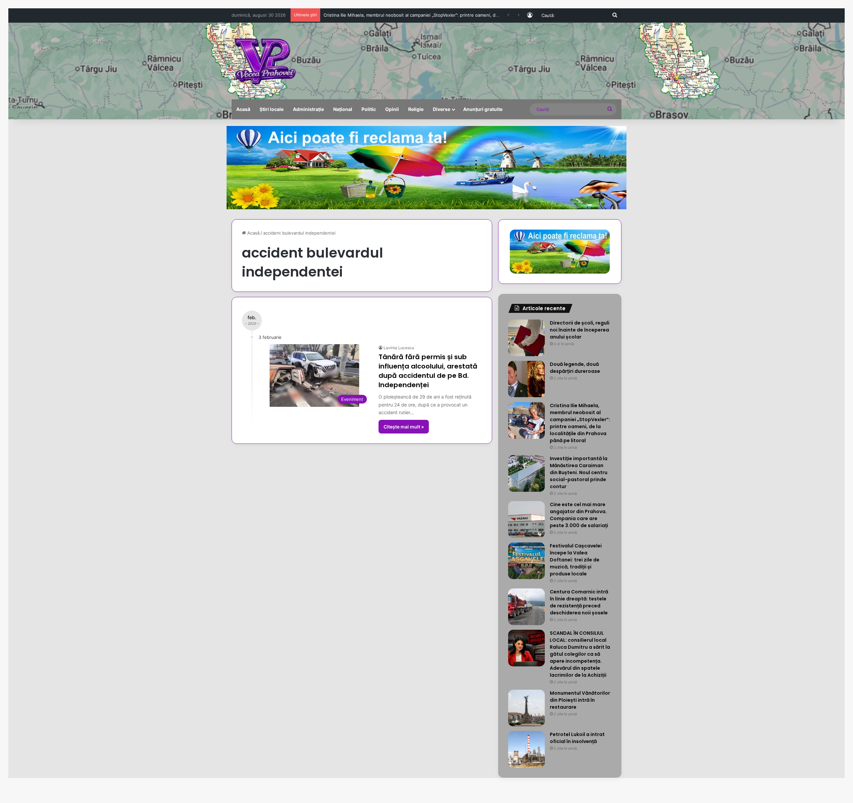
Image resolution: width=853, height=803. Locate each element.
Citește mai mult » (404, 426)
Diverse (441, 109)
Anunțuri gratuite (482, 109)
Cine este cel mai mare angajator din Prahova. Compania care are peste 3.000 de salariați (579, 515)
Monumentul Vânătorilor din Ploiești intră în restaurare (580, 700)
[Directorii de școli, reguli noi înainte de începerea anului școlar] (526, 338)
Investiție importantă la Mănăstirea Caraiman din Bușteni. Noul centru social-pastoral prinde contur (425, 15)
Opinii (392, 109)
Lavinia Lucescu (399, 347)
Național (342, 109)
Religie (416, 109)
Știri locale (272, 109)
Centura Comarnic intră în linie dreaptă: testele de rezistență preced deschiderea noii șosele (579, 602)
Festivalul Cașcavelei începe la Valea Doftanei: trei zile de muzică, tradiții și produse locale (576, 559)
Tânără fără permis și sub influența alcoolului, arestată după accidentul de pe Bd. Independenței (428, 371)
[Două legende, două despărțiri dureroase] (526, 379)
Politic (369, 109)
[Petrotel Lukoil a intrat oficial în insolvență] (526, 749)
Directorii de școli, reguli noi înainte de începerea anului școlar (579, 330)
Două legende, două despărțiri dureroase (575, 368)
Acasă (243, 109)
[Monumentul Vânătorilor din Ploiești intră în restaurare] (526, 708)
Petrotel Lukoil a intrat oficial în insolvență (577, 738)
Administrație (308, 109)
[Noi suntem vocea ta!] (264, 61)
